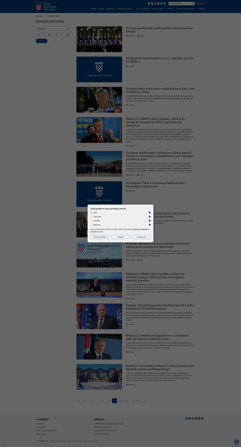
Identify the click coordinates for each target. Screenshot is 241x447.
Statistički (96, 221)
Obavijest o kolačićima (141, 229)
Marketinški (97, 225)
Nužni (95, 212)
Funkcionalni (97, 217)
